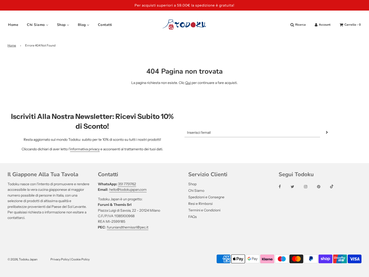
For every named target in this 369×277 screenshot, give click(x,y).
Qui (188, 82)
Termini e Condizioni (204, 210)
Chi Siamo (196, 190)
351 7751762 (127, 184)
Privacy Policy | (60, 259)
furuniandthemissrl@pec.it (127, 227)
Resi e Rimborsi (200, 203)
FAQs (192, 216)
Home (12, 45)
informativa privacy (85, 149)
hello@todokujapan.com (128, 189)
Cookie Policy (80, 259)
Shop (192, 184)
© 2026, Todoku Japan (22, 259)
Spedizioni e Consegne (206, 197)
